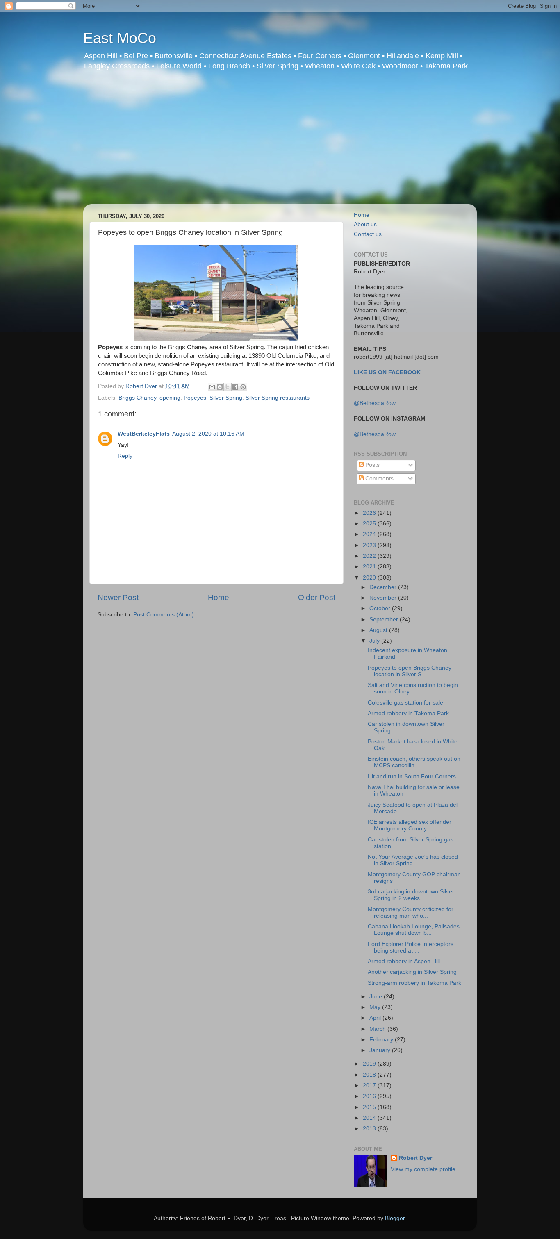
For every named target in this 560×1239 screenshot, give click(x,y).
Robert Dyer (415, 1158)
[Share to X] (227, 387)
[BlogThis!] (220, 387)
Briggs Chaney (137, 398)
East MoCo (119, 38)
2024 (370, 534)
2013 (370, 1128)
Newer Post (118, 597)
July (375, 641)
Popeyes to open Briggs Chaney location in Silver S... (409, 671)
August (379, 630)
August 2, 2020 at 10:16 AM (208, 434)
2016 (370, 1096)
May (375, 1007)
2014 (370, 1118)
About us (365, 224)
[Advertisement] (280, 142)
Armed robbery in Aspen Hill (404, 961)
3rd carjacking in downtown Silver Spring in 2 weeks (411, 895)
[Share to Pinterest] (243, 387)
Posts (372, 465)
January (380, 1050)
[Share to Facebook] (235, 387)
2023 (370, 545)
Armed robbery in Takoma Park (408, 713)
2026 (370, 513)
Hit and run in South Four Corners (412, 776)
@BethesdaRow (375, 403)
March (378, 1029)
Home (218, 597)
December (383, 587)
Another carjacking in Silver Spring (412, 972)
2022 (370, 556)
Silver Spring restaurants (278, 398)
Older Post (316, 597)
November (383, 598)
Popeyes (195, 398)
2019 (370, 1064)
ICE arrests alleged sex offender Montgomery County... (409, 825)
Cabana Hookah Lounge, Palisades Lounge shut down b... (414, 929)
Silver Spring (225, 398)
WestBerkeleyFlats (144, 434)
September (384, 619)
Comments (379, 478)
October (380, 608)
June (376, 996)
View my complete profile (423, 1169)
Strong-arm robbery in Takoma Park (414, 983)
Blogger (395, 1218)
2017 (370, 1085)
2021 (370, 567)
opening (169, 398)
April (375, 1018)
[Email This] (212, 387)
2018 (370, 1075)
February (382, 1040)
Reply (125, 456)
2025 (370, 524)
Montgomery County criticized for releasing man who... (410, 912)
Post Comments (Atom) (163, 615)
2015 (370, 1107)
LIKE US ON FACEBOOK (387, 372)
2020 (370, 578)
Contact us (368, 234)
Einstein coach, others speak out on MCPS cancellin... (414, 762)
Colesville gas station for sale (405, 703)
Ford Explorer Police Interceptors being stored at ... (410, 947)
